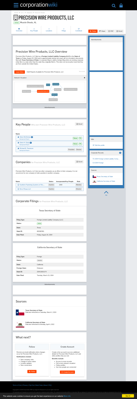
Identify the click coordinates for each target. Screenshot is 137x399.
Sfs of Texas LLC (58, 89)
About (45, 385)
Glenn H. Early (54, 94)
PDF (111, 31)
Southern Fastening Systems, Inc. (70, 89)
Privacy (25, 385)
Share (103, 31)
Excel (120, 31)
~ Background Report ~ (24, 139)
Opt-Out (31, 385)
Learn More (20, 72)
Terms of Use (17, 385)
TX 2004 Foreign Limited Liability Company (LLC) (107, 159)
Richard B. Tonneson (26, 91)
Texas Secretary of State (104, 176)
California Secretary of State (105, 181)
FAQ (50, 385)
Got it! (128, 396)
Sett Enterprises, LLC (53, 99)
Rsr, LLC (48, 84)
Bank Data (39, 385)
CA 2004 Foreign (98, 163)
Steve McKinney (56, 84)
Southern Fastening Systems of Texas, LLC (35, 86)
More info (67, 396)
